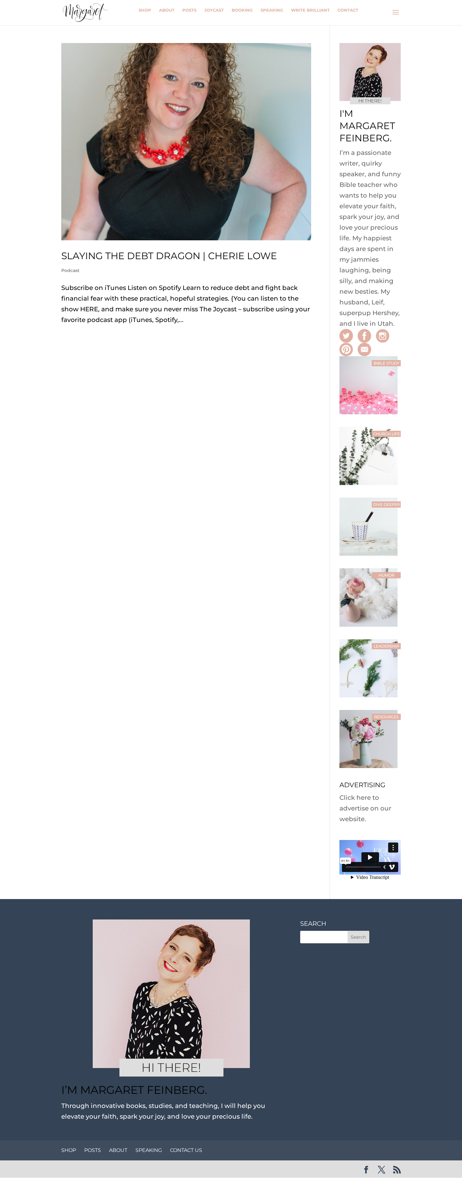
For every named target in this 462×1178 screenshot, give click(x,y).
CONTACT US (186, 1150)
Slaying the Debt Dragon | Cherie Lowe (169, 256)
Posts (189, 10)
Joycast (214, 10)
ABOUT (118, 1150)
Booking (242, 10)
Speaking (272, 10)
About (166, 10)
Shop (145, 10)
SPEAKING (148, 1150)
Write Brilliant (310, 10)
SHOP (68, 1150)
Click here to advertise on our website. (365, 808)
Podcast (70, 270)
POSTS (92, 1150)
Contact (348, 10)
